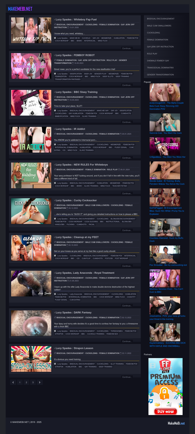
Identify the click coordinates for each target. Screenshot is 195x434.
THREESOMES (117, 331)
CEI (64, 150)
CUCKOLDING (91, 24)
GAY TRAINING (91, 366)
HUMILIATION (119, 38)
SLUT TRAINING (117, 363)
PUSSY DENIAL (121, 147)
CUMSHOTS (126, 113)
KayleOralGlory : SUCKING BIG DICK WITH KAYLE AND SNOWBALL (168, 344)
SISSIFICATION (76, 73)
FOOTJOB (109, 258)
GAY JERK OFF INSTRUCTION (91, 60)
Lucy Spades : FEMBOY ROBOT (75, 55)
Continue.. (127, 48)
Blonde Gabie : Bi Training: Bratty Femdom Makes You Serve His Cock (167, 182)
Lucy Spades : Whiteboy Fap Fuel (76, 19)
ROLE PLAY (112, 60)
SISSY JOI (88, 73)
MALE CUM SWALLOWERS (97, 205)
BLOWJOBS (126, 221)
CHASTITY (131, 297)
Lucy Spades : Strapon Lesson (74, 348)
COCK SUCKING (91, 221)
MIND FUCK (102, 40)
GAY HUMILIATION (76, 113)
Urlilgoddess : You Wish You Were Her (167, 156)
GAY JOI (96, 38)
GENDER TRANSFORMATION (160, 74)
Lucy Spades (62, 38)
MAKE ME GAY (103, 110)
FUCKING (70, 224)
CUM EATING (75, 299)
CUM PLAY (86, 258)
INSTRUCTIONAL (113, 221)
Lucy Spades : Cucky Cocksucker (76, 200)
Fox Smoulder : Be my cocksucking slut (168, 264)
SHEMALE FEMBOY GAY (158, 60)
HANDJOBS (59, 224)
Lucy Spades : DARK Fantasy (73, 312)
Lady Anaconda (76, 294)
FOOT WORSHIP (121, 258)
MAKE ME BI (75, 38)
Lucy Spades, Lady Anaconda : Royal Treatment (84, 273)
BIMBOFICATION (61, 116)
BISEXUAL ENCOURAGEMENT (70, 24)
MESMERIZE (106, 38)
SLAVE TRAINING (89, 116)
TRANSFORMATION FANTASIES (67, 79)
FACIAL (92, 224)
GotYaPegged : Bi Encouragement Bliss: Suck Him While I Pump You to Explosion (167, 210)
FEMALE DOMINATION (109, 24)
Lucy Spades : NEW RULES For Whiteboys (81, 164)
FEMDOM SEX (112, 334)
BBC (72, 40)
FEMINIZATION (61, 76)
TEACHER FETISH (119, 186)
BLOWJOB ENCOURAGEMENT (123, 218)
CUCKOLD (86, 38)
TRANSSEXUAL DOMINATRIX (160, 67)
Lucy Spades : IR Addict (70, 129)
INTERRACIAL (90, 40)
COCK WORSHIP (62, 40)
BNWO (79, 40)
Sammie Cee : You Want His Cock (166, 132)
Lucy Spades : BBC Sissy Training (76, 92)
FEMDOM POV (132, 38)
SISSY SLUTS (107, 76)
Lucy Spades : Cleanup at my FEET (77, 237)
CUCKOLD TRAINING (95, 334)
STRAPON (59, 334)
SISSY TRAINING (122, 76)
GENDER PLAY (100, 73)
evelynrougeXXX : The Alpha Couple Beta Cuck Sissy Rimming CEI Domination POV (167, 105)
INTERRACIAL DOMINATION (66, 147)
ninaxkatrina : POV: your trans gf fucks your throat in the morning (167, 317)
